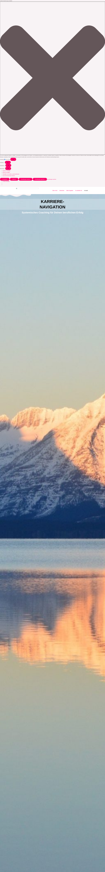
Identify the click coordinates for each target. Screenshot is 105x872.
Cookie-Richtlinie (6, 181)
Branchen (62, 190)
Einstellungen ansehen (25, 179)
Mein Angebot (69, 190)
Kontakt (86, 190)
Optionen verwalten (6, 170)
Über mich (54, 190)
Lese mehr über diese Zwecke (9, 175)
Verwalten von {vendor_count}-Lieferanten (11, 174)
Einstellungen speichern (40, 179)
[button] (52, 78)
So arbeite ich (78, 190)
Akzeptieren (4, 179)
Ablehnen (14, 179)
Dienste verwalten (6, 172)
